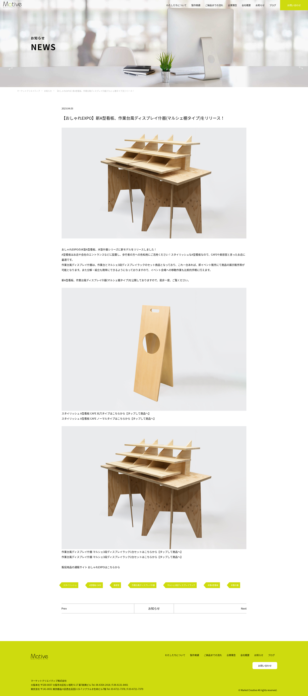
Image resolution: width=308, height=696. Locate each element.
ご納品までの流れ (214, 5)
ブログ (272, 5)
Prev (64, 608)
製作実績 (195, 5)
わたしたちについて (176, 5)
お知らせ (260, 5)
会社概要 (246, 5)
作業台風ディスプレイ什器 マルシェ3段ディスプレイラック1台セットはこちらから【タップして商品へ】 (122, 552)
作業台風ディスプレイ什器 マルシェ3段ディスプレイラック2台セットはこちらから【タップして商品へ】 (122, 557)
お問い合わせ (294, 5)
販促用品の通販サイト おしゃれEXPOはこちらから (91, 567)
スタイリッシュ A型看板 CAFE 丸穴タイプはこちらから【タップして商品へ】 (106, 413)
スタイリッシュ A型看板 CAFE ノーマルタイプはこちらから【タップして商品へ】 (109, 418)
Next (244, 608)
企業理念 (232, 5)
